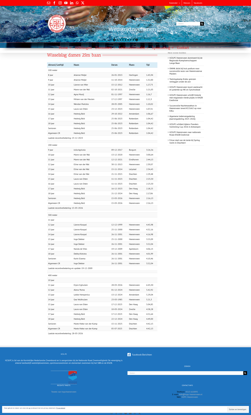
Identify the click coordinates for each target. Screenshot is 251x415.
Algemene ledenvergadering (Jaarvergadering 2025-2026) (182, 117)
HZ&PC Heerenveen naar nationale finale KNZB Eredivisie (185, 133)
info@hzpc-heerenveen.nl (190, 394)
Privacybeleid (60, 408)
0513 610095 (192, 391)
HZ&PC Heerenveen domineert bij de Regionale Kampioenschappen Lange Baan (185, 60)
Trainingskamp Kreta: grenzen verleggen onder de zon (182, 80)
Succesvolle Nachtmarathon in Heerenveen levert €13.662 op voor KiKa (185, 108)
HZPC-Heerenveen (190, 397)
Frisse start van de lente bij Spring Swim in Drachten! (184, 141)
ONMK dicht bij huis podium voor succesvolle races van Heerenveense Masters (185, 71)
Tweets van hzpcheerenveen (63, 391)
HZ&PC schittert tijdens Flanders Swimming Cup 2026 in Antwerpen (185, 125)
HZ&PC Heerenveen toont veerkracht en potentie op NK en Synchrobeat (185, 88)
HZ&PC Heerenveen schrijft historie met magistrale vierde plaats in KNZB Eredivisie (186, 98)
